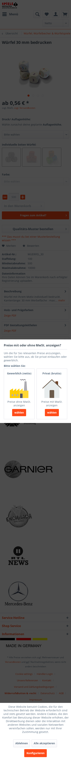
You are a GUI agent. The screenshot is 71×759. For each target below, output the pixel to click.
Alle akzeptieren (44, 743)
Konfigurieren (35, 753)
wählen (19, 412)
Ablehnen (21, 743)
